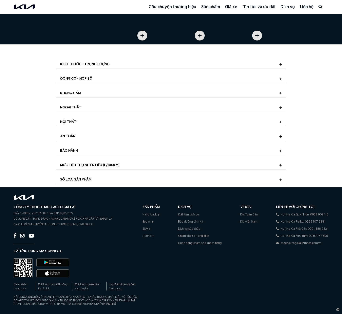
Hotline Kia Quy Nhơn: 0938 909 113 (304, 214)
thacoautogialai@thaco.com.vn (300, 243)
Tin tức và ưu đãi (259, 7)
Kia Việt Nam (248, 221)
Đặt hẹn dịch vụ (188, 214)
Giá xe (231, 7)
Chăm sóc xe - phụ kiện (193, 236)
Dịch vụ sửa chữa (189, 228)
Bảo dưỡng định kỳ (190, 221)
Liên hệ (307, 7)
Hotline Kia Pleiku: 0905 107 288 (302, 221)
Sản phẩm (210, 7)
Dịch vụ (287, 7)
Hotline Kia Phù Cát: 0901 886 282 (303, 228)
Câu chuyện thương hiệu (172, 7)
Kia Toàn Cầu (249, 214)
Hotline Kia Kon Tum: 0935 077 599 (304, 236)
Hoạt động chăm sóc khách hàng (200, 243)
